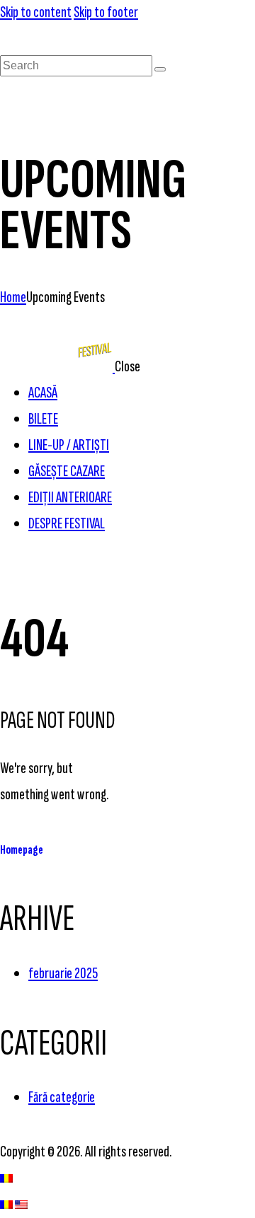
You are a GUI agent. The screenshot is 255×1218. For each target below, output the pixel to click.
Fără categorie (61, 1097)
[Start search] (160, 69)
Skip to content (36, 12)
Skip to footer (106, 12)
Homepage (21, 849)
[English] (21, 1204)
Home (13, 297)
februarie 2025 (63, 973)
